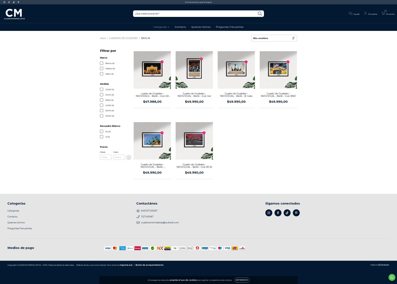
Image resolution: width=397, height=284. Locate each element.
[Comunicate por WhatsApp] (391, 277)
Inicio (103, 38)
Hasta (115, 152)
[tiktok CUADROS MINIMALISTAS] (14, 2)
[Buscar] (260, 13)
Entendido (242, 280)
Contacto (180, 27)
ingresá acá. (126, 265)
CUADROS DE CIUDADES (123, 38)
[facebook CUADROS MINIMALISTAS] (9, 2)
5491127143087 (149, 210)
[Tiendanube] (380, 265)
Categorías (160, 27)
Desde (102, 152)
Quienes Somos (201, 27)
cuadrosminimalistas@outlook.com (160, 222)
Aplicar (128, 157)
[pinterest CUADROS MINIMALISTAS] (18, 2)
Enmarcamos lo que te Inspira (198, 2)
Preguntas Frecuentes (229, 27)
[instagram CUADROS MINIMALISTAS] (4, 2)
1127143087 (147, 216)
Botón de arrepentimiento (150, 265)
